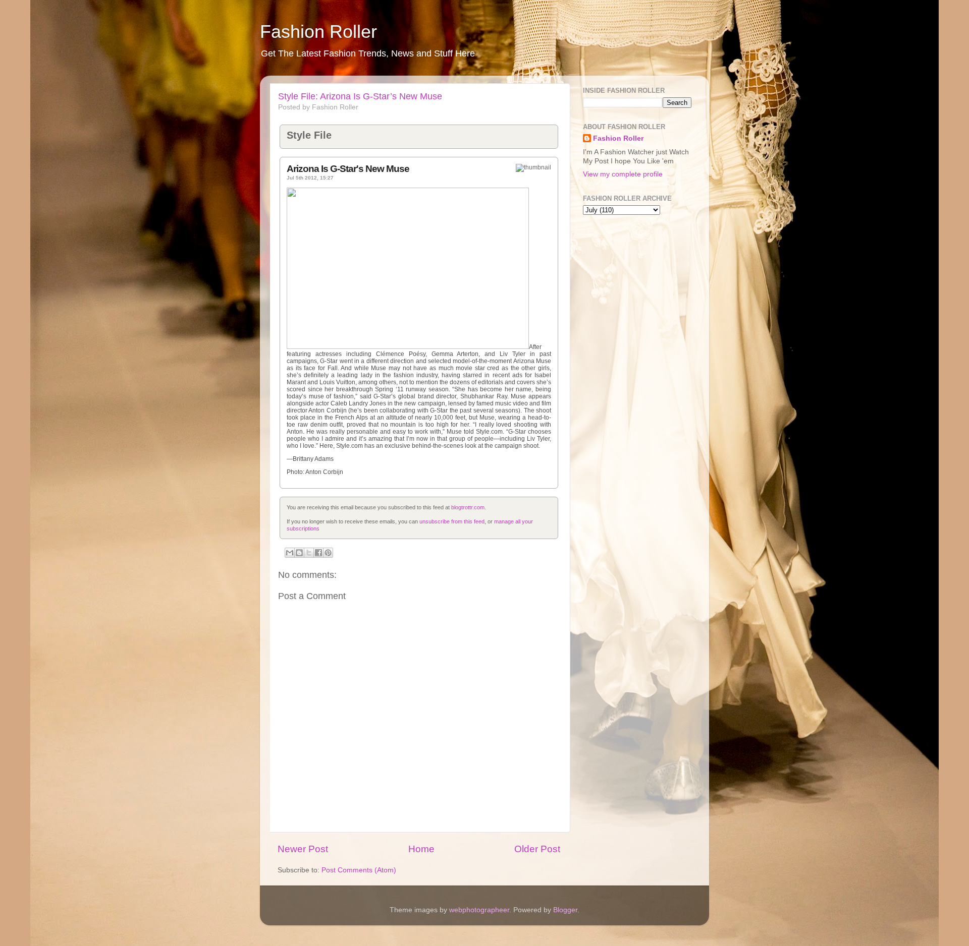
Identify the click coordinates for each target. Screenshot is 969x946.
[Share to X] (309, 553)
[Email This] (290, 553)
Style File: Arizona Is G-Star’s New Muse (360, 96)
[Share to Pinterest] (328, 553)
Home (421, 849)
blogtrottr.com (467, 507)
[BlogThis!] (299, 553)
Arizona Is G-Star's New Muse (348, 168)
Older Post (537, 849)
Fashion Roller (318, 31)
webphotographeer (479, 910)
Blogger (565, 910)
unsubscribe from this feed (451, 521)
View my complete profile (623, 174)
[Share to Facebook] (318, 553)
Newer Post (303, 849)
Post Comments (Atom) (358, 870)
